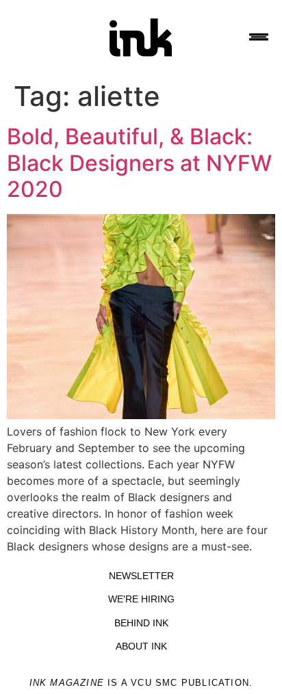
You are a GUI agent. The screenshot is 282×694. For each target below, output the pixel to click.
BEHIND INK (141, 622)
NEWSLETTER (141, 575)
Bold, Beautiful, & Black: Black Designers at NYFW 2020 (139, 162)
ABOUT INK (141, 646)
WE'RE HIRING (141, 598)
